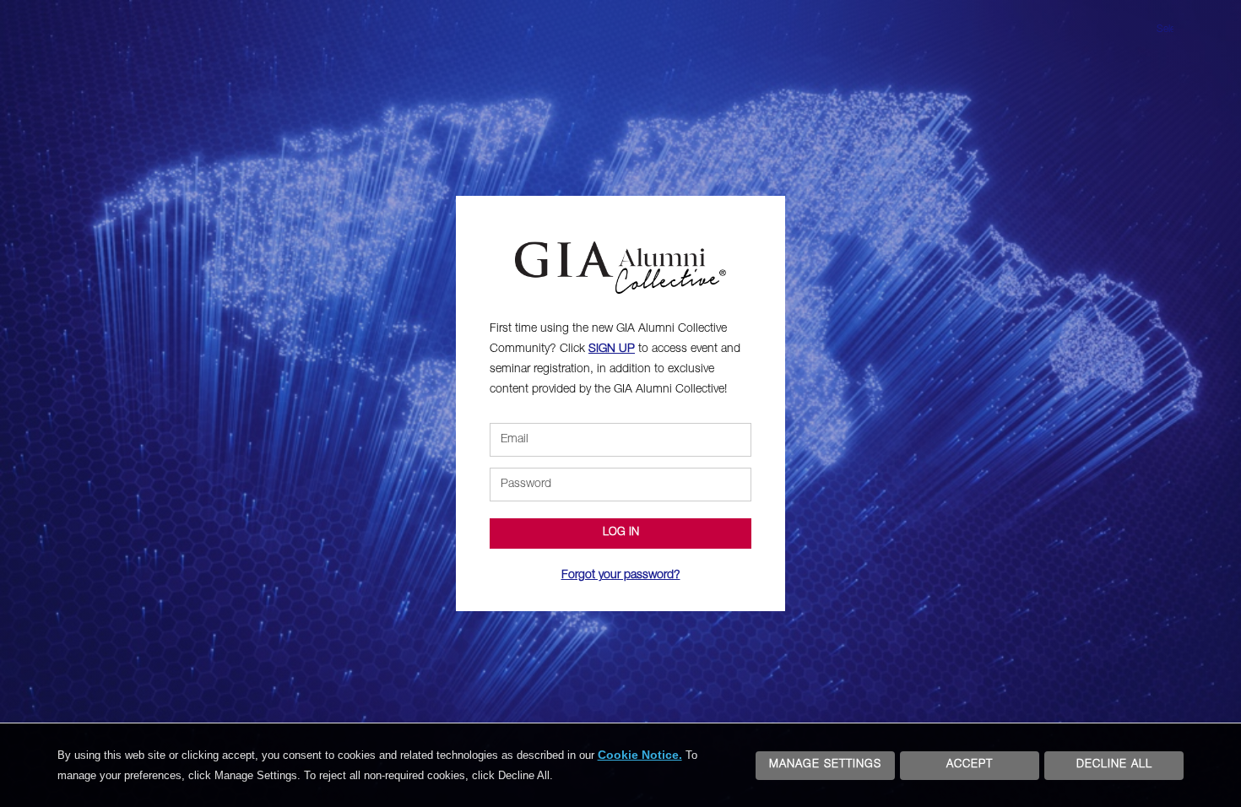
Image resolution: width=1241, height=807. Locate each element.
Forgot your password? (620, 576)
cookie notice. (640, 754)
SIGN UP (611, 349)
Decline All (1114, 765)
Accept (969, 765)
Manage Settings (825, 765)
